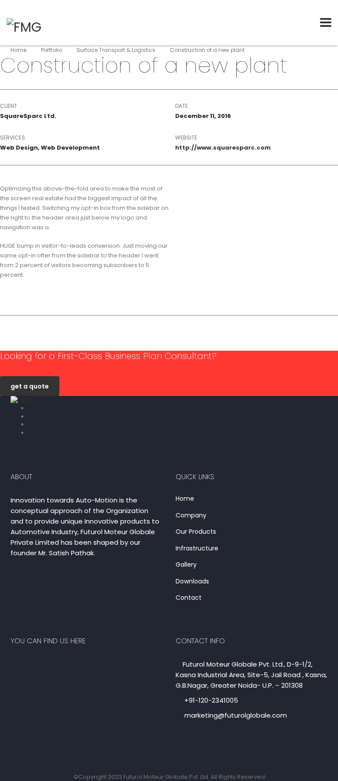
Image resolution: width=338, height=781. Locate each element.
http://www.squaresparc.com (223, 147)
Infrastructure (197, 549)
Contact (189, 598)
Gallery (186, 565)
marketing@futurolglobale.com (235, 715)
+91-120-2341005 (211, 700)
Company (191, 516)
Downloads (192, 582)
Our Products (196, 532)
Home (18, 50)
